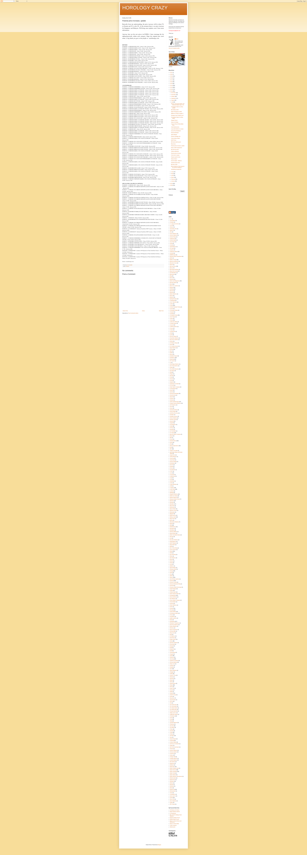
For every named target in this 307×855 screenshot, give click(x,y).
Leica (171, 479)
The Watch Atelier (173, 707)
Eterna (171, 354)
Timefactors (172, 716)
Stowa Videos (174, 158)
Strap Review (173, 683)
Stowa (171, 681)
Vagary (171, 745)
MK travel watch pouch (176, 142)
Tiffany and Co (173, 712)
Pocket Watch (173, 601)
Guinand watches (173, 409)
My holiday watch (175, 109)
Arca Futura (172, 241)
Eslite (171, 352)
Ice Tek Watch (173, 431)
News (171, 551)
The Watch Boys (173, 709)
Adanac (171, 227)
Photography (172, 595)
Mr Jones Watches (174, 539)
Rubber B (172, 649)
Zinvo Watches (173, 800)
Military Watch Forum (174, 819)
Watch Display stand (174, 768)
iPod (171, 447)
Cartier (171, 303)
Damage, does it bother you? (177, 115)
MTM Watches (173, 541)
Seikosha (172, 657)
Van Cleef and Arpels (174, 747)
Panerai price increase (176, 153)
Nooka (171, 562)
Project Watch (173, 611)
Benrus (171, 267)
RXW (171, 650)
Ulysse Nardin (173, 738)
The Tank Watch (173, 706)
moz (171, 538)
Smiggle (171, 672)
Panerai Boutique (175, 132)
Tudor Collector (173, 825)
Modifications (173, 526)
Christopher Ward (174, 315)
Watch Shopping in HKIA (176, 111)
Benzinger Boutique (174, 269)
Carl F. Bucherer (173, 302)
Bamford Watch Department (176, 256)
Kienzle (171, 464)
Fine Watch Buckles (174, 369)
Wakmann (172, 763)
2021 (171, 72)
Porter (171, 606)
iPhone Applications (174, 445)
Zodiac (171, 802)
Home (143, 310)
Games (171, 390)
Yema (171, 792)
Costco (171, 329)
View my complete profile (174, 48)
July (172, 102)
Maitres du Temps (174, 495)
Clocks (171, 320)
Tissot (171, 719)
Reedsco (172, 627)
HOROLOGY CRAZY (145, 7)
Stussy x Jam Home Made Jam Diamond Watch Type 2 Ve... (177, 104)
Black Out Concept (174, 271)
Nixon (171, 559)
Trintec (171, 729)
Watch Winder (173, 774)
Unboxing (172, 740)
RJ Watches (172, 636)
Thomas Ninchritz (173, 711)
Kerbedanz (172, 463)
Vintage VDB (172, 756)
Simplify (171, 667)
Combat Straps (173, 323)
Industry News (173, 440)
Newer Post (125, 310)
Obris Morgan (174, 134)
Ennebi (171, 349)
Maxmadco (172, 512)
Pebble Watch (173, 592)
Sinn (171, 668)
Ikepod (171, 435)
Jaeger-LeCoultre (174, 450)
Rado (171, 619)
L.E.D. (171, 471)
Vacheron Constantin (174, 743)
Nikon (171, 556)
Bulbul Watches (173, 294)
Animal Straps (173, 236)
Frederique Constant (174, 383)
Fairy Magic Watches (174, 364)
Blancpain (172, 274)
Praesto (171, 608)
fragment (172, 382)
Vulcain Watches (173, 760)
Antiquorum (172, 238)
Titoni (171, 721)
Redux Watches (173, 626)
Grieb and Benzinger (174, 401)
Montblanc (172, 530)
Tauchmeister (173, 699)
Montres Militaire (173, 531)
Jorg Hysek (172, 459)
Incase (171, 439)
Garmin (171, 391)
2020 (171, 74)
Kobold (171, 466)
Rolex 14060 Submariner (176, 147)
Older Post (161, 310)
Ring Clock (172, 632)
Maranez (172, 500)
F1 (170, 362)
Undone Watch (173, 742)
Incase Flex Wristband (176, 130)
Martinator (172, 507)
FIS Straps (172, 370)
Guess (171, 408)
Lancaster (172, 474)
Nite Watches (173, 557)
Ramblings (172, 621)
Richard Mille (173, 631)
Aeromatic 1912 (173, 228)
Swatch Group (173, 694)
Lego (171, 477)
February (173, 179)
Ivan (177, 39)
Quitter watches (173, 618)
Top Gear (172, 725)
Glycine (171, 396)
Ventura (171, 748)
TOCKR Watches (173, 722)
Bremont (172, 290)
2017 (171, 79)
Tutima (171, 734)
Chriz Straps (172, 316)
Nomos (171, 561)
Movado (171, 536)
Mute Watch (172, 544)
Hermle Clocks (173, 419)
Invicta (171, 442)
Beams (171, 264)
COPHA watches (173, 326)
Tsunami (172, 730)
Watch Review (173, 769)
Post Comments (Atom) (133, 313)
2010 (171, 183)
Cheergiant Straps (174, 310)
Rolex (171, 641)
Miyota (171, 523)
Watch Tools (172, 773)
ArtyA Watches (173, 246)
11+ (171, 218)
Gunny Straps (173, 411)
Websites (172, 781)
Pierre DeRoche (173, 597)
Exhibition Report (173, 356)
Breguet (171, 287)
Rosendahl (172, 644)
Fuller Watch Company (175, 387)
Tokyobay (172, 724)
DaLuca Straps (173, 336)
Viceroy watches (173, 752)
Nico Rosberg (173, 554)
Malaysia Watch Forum (175, 499)
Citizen (171, 318)
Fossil (171, 380)
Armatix (171, 245)
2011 (171, 91)
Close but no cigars (175, 155)
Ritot (171, 634)
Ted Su (171, 701)
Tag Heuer (172, 698)
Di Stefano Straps (173, 342)
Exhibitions (172, 357)
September (173, 98)
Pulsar (171, 614)
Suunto (171, 689)
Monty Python (173, 533)
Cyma (171, 334)
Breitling (171, 289)
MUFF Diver (173, 140)
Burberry (172, 297)
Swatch (171, 693)
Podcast (171, 603)
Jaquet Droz (172, 455)
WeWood (172, 786)
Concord (172, 325)
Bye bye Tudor (174, 164)
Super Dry (172, 688)
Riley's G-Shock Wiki (174, 823)
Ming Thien (172, 518)
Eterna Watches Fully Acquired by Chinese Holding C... (177, 167)
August (173, 100)
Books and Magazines (175, 280)
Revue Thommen (173, 629)
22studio (172, 222)
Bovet (171, 284)
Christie (171, 313)
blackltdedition (173, 272)
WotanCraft (172, 789)
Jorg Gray (172, 458)
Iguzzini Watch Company (175, 434)
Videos (171, 755)
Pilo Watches (173, 598)
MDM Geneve (173, 515)
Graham (171, 400)
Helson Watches (173, 418)
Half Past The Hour (174, 413)
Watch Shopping (173, 771)
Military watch (173, 517)
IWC (171, 449)
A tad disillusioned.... (175, 127)
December (173, 92)
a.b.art (171, 225)
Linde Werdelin (173, 484)
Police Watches (173, 605)
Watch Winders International (176, 776)
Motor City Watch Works (175, 535)
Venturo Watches (173, 750)
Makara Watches (173, 497)
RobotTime (172, 637)
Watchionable (173, 778)
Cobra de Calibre (173, 321)
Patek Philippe (173, 588)
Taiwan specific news (175, 157)
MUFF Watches (173, 543)
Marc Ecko (172, 505)
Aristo (171, 243)
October (173, 96)
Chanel (171, 308)
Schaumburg (172, 652)
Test (171, 703)
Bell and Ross (173, 266)
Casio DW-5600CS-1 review (177, 129)
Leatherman (172, 476)
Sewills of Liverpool (174, 660)
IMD (171, 437)
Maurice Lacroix (173, 510)
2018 (171, 78)
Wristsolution (172, 791)
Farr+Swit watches (174, 365)
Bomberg (172, 279)
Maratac (171, 502)
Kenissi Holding (173, 461)
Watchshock (172, 779)
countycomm (172, 331)
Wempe (171, 784)
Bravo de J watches (174, 285)
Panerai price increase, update (177, 145)
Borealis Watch (173, 282)
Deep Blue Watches (174, 338)
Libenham (172, 481)
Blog (171, 276)
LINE (171, 486)
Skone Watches (173, 670)
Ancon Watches (173, 233)
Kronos (171, 468)
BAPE (171, 258)
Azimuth (171, 253)
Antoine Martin (173, 240)
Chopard (172, 312)
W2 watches (172, 761)
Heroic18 (172, 421)
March (172, 177)
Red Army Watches (174, 624)
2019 (171, 76)
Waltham (172, 765)
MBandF (172, 513)
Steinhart (172, 678)
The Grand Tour (173, 704)
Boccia (171, 277)
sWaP (171, 691)
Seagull (171, 654)
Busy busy (173, 144)
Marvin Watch (173, 508)
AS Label (172, 248)
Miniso (171, 520)
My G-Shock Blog (173, 548)
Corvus (171, 328)
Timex (171, 717)
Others (171, 577)
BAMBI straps (173, 254)
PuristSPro (172, 616)
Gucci (171, 406)
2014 (171, 85)
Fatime (171, 367)
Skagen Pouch (174, 120)
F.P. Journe (172, 360)
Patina (171, 590)
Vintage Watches (173, 758)
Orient (171, 572)
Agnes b (171, 230)
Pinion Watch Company (175, 600)
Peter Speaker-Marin (174, 593)
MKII (171, 525)
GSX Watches (173, 404)
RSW (171, 647)
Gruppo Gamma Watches (175, 403)
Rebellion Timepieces (174, 623)
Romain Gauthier (173, 642)
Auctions (172, 250)
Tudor (171, 732)
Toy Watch (172, 727)
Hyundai (172, 429)
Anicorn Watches (173, 235)
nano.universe (173, 549)
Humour (171, 427)
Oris (171, 574)
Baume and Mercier (174, 261)
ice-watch (172, 432)
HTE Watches (173, 424)
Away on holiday (174, 122)
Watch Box (172, 766)
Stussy (171, 686)
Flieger (171, 373)
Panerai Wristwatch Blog (175, 583)
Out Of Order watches (174, 579)
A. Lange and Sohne (174, 223)
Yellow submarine (175, 151)
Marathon (172, 504)
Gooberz (172, 398)
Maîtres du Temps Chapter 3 (177, 113)
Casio (171, 305)
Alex (171, 232)
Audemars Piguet (173, 251)
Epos (171, 351)
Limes (171, 482)
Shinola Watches (173, 662)
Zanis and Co (173, 796)
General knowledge (174, 393)
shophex (172, 665)
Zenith (171, 797)
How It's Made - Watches (176, 160)
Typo (171, 737)
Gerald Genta (173, 395)
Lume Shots (172, 489)
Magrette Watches (174, 494)
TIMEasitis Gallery (174, 714)
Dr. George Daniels (174, 346)
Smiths (171, 673)
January (173, 181)
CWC (171, 333)
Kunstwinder (172, 469)
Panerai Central (173, 582)
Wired (171, 787)
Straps (171, 685)
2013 (171, 87)
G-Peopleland (173, 388)
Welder (171, 783)
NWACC (172, 566)
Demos (171, 341)
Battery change (173, 259)
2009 (171, 185)
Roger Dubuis (173, 639)
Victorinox (172, 753)
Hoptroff (171, 422)
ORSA (171, 575)
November (173, 94)
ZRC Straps (172, 804)
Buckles (171, 292)
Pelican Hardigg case (175, 136)
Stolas (171, 680)
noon (171, 564)
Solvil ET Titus (173, 675)
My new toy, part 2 (175, 149)
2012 (171, 89)
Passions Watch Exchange (175, 587)
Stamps (171, 676)
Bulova (171, 295)
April (172, 175)
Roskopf (171, 645)
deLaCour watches (174, 339)
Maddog (171, 492)
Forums (171, 378)
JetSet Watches (173, 456)
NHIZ (171, 552)
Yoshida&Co (172, 794)
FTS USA (172, 385)
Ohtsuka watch (173, 569)
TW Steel (172, 735)
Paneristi (172, 585)
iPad (171, 444)
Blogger (159, 844)
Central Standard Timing (175, 307)
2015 (171, 83)
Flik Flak (171, 375)
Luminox (172, 491)
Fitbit (171, 372)
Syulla (171, 696)
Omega (171, 570)
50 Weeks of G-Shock (174, 810)
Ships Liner (172, 663)
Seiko (171, 655)
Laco (171, 473)
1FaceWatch (172, 220)
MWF (171, 546)
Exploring (172, 359)
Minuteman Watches (174, 521)
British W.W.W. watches (175, 811)
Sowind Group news (175, 162)
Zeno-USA (172, 799)
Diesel (171, 344)
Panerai (127, 266)
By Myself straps (173, 298)
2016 (171, 81)
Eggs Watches (173, 347)
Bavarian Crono (173, 263)
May (172, 173)
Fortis (171, 377)
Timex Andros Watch (175, 138)
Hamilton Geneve (173, 416)
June (172, 171)
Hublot (171, 426)
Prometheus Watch (174, 613)
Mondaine (172, 528)
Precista (171, 610)
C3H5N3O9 (172, 300)
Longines (172, 487)
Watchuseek (172, 827)
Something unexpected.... (176, 169)
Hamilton (172, 414)
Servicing (172, 659)
